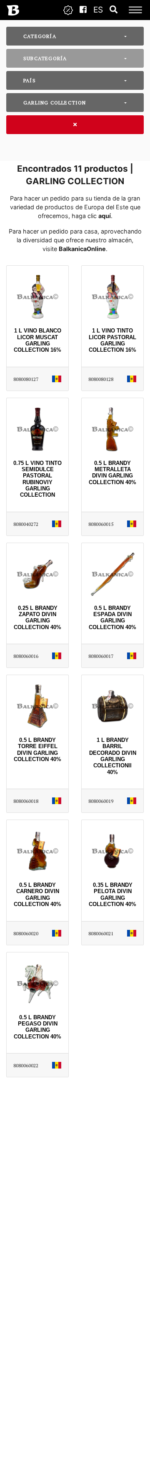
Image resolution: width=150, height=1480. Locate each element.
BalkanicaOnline (82, 248)
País (29, 80)
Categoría (39, 36)
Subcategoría (45, 58)
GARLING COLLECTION (54, 102)
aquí (104, 215)
